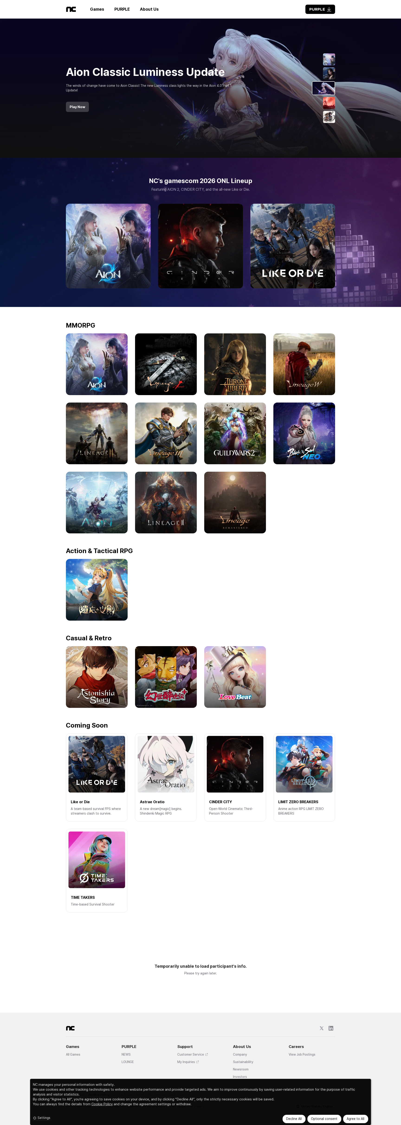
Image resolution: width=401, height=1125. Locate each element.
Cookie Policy (102, 1104)
